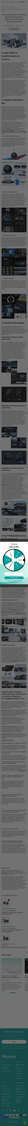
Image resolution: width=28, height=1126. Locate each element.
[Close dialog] (26, 543)
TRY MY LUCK (14, 577)
